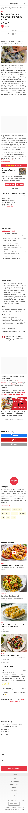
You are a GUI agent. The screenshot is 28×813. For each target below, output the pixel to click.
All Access (14, 793)
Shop (14, 796)
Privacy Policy (7, 809)
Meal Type (11, 7)
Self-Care (14, 790)
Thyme (13, 517)
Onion (8, 517)
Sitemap (22, 809)
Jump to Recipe (14, 30)
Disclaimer (17, 809)
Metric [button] (13, 231)
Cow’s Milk (22, 513)
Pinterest (13, 384)
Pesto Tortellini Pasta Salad (10, 596)
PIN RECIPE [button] (20, 185)
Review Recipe (9, 185)
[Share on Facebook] (11, 34)
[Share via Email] (13, 34)
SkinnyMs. (8, 26)
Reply (24, 670)
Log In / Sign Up (14, 804)
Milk (3, 517)
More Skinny (5, 505)
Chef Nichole (5, 600)
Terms (12, 809)
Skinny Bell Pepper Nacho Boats (12, 565)
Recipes (6, 7)
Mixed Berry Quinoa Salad (10, 655)
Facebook (19, 382)
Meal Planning (14, 781)
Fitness (14, 787)
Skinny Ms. (14, 4)
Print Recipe (14, 188)
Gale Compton (6, 572)
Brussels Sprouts (6, 509)
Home (2, 7)
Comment (4, 735)
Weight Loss (14, 784)
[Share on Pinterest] (8, 34)
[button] (2, 23)
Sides (16, 7)
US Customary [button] (6, 231)
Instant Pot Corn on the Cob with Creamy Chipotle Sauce (12, 626)
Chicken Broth (5, 513)
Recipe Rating (5, 729)
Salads (2, 653)
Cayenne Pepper (17, 509)
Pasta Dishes (4, 593)
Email (3, 760)
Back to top (15, 774)
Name (3, 754)
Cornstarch (14, 513)
